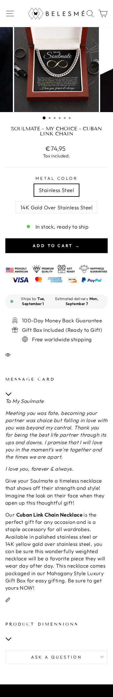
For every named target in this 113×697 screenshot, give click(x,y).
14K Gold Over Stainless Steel (56, 207)
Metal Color (56, 178)
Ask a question (56, 657)
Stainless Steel (56, 190)
